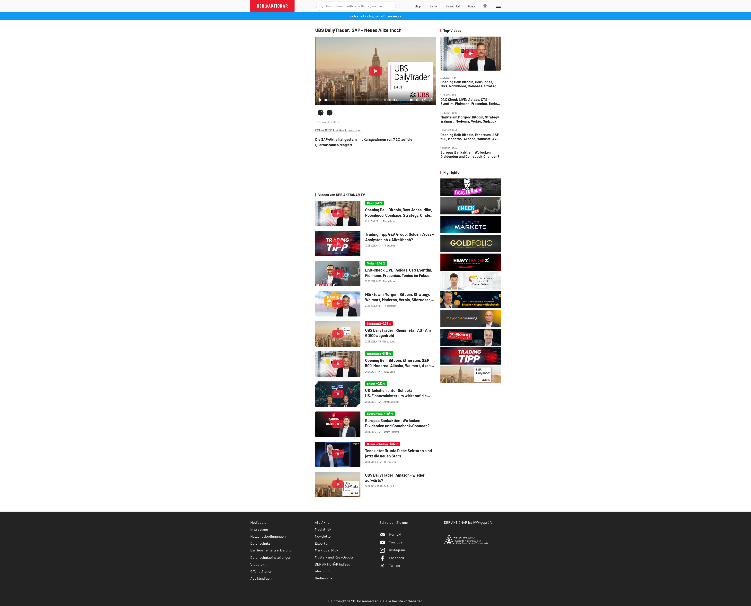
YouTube (395, 542)
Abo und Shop (325, 571)
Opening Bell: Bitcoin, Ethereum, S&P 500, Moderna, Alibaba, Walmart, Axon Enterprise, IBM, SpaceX (470, 137)
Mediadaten (259, 522)
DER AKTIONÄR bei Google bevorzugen (338, 130)
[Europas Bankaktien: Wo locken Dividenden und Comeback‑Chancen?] (375, 424)
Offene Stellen (261, 571)
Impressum (259, 529)
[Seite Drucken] (329, 113)
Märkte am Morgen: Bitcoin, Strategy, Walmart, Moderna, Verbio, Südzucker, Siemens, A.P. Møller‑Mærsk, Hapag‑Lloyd (470, 119)
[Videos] (471, 6)
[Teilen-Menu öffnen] (320, 113)
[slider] (353, 100)
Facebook (396, 558)
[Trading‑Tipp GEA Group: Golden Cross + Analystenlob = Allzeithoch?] (375, 243)
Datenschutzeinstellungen (270, 557)
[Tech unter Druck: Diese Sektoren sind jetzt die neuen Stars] (375, 454)
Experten (322, 543)
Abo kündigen (261, 578)
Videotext (258, 564)
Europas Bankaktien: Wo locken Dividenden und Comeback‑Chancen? (469, 154)
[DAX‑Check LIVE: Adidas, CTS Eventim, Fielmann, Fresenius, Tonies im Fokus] (375, 273)
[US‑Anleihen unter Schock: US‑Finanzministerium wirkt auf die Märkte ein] (375, 394)
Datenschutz (260, 543)
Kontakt (395, 534)
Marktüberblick (326, 550)
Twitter (395, 565)
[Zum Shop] (418, 6)
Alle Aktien (323, 522)
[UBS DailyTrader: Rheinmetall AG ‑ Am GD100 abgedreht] (375, 334)
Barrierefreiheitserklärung (271, 550)
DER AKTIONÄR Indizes (332, 564)
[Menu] (498, 6)
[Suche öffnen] (321, 6)
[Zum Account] (433, 6)
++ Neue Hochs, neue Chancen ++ (375, 16)
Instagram (397, 550)
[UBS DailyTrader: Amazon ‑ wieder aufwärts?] (375, 484)
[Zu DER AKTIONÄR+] (453, 6)
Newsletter (323, 536)
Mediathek (323, 529)
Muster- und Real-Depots (334, 557)
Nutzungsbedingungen (268, 536)
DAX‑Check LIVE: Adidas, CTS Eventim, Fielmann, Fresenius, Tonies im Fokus (469, 102)
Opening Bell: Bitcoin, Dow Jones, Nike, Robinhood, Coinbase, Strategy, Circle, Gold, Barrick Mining (469, 84)
